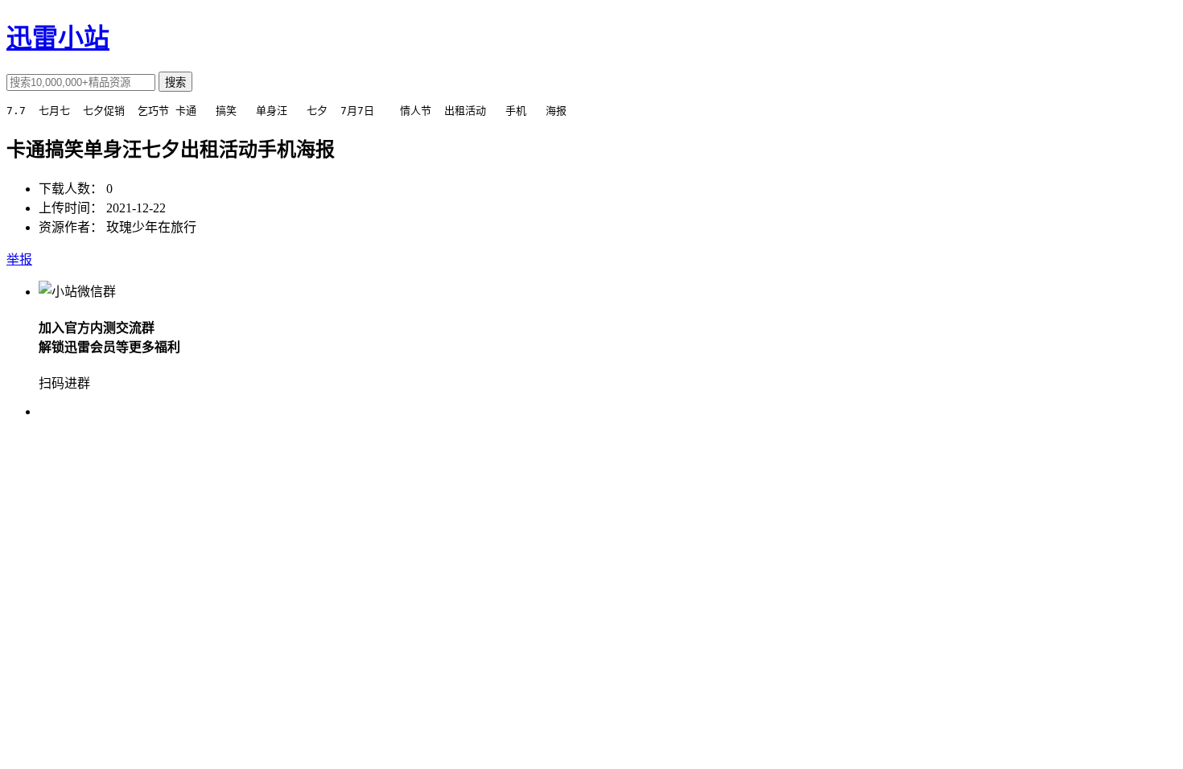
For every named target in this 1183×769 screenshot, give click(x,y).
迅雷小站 (57, 37)
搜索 (175, 82)
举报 (19, 259)
